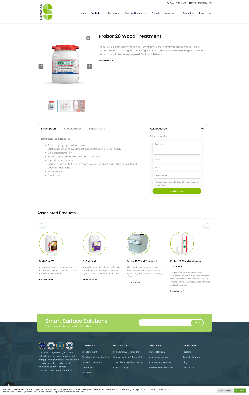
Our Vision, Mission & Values (95, 357)
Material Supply (157, 351)
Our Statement (89, 351)
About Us (169, 13)
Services (112, 13)
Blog (201, 13)
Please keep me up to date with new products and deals (177, 183)
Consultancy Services (160, 362)
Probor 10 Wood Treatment (142, 261)
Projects (156, 13)
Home (83, 13)
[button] (101, 13)
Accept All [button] (240, 390)
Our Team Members (92, 362)
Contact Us (188, 13)
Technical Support (134, 13)
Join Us (196, 322)
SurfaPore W (46, 261)
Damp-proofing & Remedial (127, 357)
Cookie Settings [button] (224, 390)
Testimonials (88, 367)
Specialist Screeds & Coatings (128, 362)
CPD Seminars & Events (161, 367)
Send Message (176, 191)
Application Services (159, 357)
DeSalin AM (89, 261)
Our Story (86, 372)
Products (95, 13)
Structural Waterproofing (126, 351)
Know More (45, 279)
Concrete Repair (121, 367)
